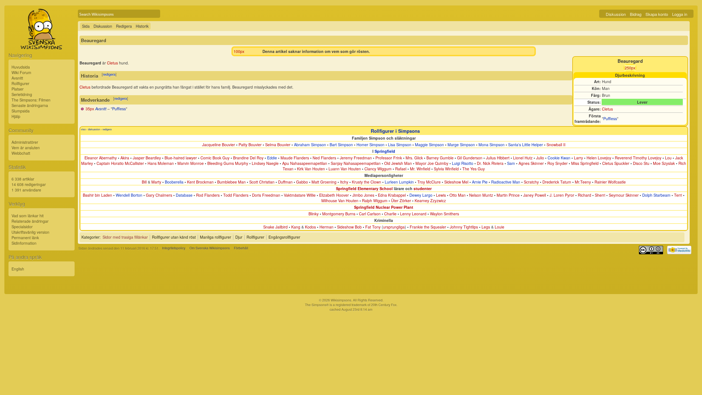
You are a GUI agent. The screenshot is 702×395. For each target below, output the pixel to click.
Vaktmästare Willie (300, 195)
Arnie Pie (480, 182)
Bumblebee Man (231, 182)
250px (630, 67)
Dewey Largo (420, 195)
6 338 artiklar (23, 179)
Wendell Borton (129, 195)
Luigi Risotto (462, 163)
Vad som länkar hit (28, 215)
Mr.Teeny (583, 182)
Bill (144, 182)
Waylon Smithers (444, 213)
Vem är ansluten (26, 147)
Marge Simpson (461, 144)
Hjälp (16, 116)
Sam (511, 163)
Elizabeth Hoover (334, 195)
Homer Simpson (370, 144)
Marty (156, 182)
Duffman (285, 182)
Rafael (400, 168)
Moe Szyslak (664, 163)
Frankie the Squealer (428, 227)
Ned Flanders (324, 157)
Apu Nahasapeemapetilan (304, 163)
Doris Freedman (266, 195)
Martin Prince (508, 195)
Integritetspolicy (173, 248)
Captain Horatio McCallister (120, 163)
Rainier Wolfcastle (610, 182)
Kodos (310, 227)
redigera (109, 74)
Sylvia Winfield (446, 168)
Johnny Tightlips (464, 227)
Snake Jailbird (275, 227)
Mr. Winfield (420, 168)
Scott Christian (261, 182)
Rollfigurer (20, 83)
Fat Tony (373, 227)
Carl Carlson (370, 213)
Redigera (124, 26)
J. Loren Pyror (562, 195)
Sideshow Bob (349, 227)
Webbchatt (21, 153)
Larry (578, 157)
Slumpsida (21, 111)
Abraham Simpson (310, 144)
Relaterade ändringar (30, 221)
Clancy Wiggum (378, 168)
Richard (584, 195)
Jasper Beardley (147, 157)
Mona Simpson (492, 144)
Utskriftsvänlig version (30, 232)
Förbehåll (241, 248)
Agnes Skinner (531, 163)
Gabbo (302, 182)
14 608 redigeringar (29, 184)
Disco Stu (641, 163)
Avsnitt (17, 78)
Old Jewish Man (398, 163)
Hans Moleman (161, 163)
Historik (142, 26)
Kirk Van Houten (311, 168)
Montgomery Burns (338, 213)
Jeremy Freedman (356, 157)
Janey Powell (534, 195)
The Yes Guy (473, 168)
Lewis (441, 195)
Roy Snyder (557, 163)
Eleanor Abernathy (100, 157)
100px (239, 51)
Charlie (390, 213)
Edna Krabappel (392, 195)
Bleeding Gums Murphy (227, 163)
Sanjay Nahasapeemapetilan (356, 163)
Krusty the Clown (366, 182)
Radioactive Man (505, 182)
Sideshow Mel (456, 182)
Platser (18, 89)
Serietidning (22, 94)
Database (184, 195)
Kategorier (90, 237)
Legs (486, 227)
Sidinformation (24, 243)
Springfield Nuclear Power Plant (383, 207)
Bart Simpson (341, 144)
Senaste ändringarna (30, 105)
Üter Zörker (401, 200)
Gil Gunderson (469, 157)
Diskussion (616, 14)
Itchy (344, 182)
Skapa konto (657, 14)
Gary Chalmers (159, 195)
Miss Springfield (585, 163)
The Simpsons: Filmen (31, 100)
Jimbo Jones (363, 195)
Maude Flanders (295, 157)
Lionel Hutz (523, 157)
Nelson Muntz (481, 195)
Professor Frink (388, 157)
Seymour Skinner (624, 195)
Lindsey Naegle (265, 163)
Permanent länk (25, 237)
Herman (326, 227)
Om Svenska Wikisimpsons (209, 248)
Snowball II (556, 144)
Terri (678, 195)
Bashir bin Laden (97, 195)
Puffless (610, 118)
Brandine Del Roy (248, 157)
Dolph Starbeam (656, 195)
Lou (668, 157)
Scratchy (531, 182)
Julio (540, 157)
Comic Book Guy (215, 157)
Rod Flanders (208, 195)
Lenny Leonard (413, 213)
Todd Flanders (235, 195)
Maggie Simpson (429, 144)
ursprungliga (394, 227)
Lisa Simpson (399, 144)
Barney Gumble (440, 157)
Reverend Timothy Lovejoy (638, 157)
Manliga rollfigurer (215, 237)
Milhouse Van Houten (339, 200)
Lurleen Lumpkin (399, 182)
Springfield (385, 151)
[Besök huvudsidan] (42, 41)
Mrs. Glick (414, 157)
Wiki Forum (21, 72)
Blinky (313, 213)
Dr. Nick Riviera (490, 163)
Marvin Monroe (190, 163)
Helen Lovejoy (599, 157)
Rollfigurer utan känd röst (174, 237)
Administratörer (25, 142)
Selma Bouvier (277, 144)
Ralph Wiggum (374, 200)
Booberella (174, 182)
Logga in (679, 14)
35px (90, 108)
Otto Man (457, 195)
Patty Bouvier (250, 144)
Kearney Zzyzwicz (430, 200)
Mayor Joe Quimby (431, 163)
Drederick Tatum (556, 182)
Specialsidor (22, 226)
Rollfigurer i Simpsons (395, 131)
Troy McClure (429, 182)
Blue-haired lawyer (181, 157)
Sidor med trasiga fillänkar (125, 237)
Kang (295, 227)
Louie (499, 227)
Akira (124, 157)
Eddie (272, 157)
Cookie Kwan (559, 157)
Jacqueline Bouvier (218, 144)
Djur (238, 237)
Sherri (600, 195)
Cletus (607, 109)
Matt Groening (324, 182)
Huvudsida (21, 67)
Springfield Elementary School (364, 188)
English (18, 269)
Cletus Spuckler (615, 163)
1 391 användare (26, 190)
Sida (86, 26)
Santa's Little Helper (525, 144)
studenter (423, 188)
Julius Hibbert (497, 157)
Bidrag (635, 14)
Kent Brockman (200, 182)
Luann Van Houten (345, 168)
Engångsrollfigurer (284, 237)
